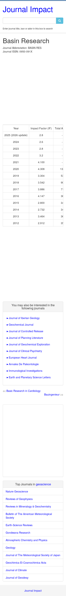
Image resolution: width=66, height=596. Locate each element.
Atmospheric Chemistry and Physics (26, 540)
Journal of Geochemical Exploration (29, 344)
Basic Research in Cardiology (23, 391)
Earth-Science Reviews (19, 525)
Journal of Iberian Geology (24, 318)
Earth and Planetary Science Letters (30, 377)
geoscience (43, 484)
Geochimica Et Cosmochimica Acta (26, 562)
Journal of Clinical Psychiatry (25, 351)
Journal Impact (28, 8)
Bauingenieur (52, 394)
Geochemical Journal (21, 324)
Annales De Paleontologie (24, 364)
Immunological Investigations (25, 370)
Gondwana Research (18, 532)
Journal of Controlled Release (26, 331)
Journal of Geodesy (17, 577)
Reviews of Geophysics (19, 499)
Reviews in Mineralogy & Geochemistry (28, 506)
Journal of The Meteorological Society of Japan (33, 555)
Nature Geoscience (17, 491)
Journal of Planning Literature (26, 338)
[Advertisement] (33, 88)
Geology (10, 547)
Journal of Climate (16, 570)
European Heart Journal (23, 357)
